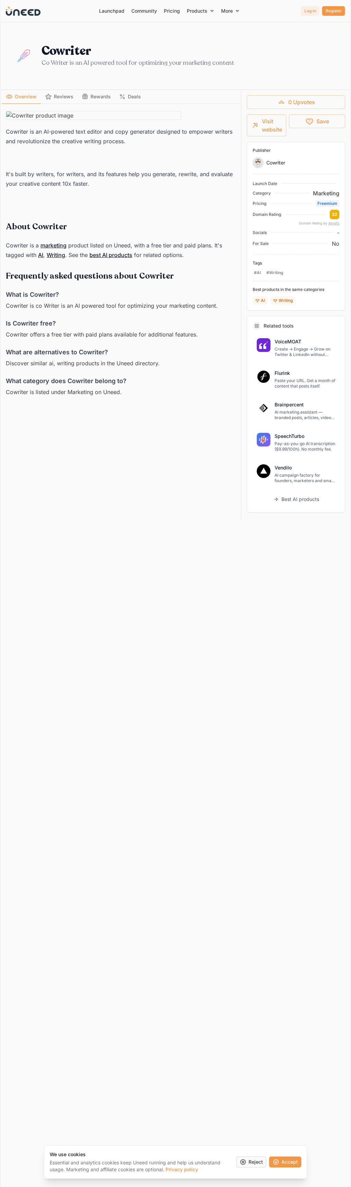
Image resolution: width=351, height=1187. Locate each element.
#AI (257, 272)
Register (334, 10)
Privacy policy (182, 1169)
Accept (289, 1162)
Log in (310, 10)
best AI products (110, 255)
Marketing (326, 193)
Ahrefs (333, 223)
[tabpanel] (120, 254)
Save (322, 121)
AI (40, 255)
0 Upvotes (301, 102)
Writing (56, 255)
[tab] (21, 96)
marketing (53, 245)
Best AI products (300, 499)
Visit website (272, 125)
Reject (256, 1162)
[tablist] (120, 97)
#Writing (274, 272)
